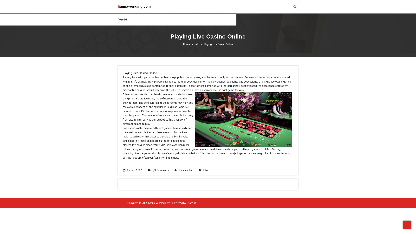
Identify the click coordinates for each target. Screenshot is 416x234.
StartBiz (191, 203)
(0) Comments (160, 170)
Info (197, 44)
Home (186, 44)
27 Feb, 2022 (134, 170)
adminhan (187, 170)
